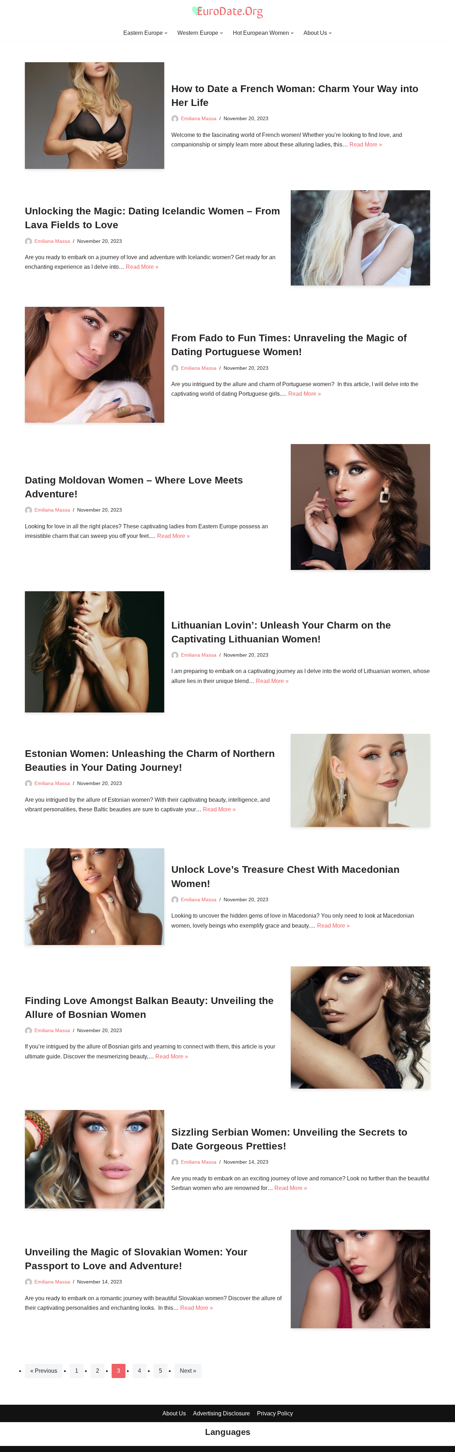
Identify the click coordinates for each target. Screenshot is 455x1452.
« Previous (43, 1371)
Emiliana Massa (198, 118)
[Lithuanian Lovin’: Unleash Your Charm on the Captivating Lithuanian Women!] (94, 651)
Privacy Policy (275, 1413)
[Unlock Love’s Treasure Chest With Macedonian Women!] (94, 896)
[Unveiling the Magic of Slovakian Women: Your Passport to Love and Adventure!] (360, 1279)
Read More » (365, 145)
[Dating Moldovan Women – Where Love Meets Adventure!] (360, 507)
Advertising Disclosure (221, 1413)
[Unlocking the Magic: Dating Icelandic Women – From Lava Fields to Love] (360, 237)
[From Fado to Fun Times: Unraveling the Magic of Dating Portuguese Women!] (94, 365)
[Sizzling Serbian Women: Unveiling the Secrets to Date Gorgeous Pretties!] (94, 1159)
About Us (174, 1413)
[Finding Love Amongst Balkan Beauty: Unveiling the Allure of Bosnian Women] (360, 1027)
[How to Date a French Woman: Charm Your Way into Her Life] (94, 115)
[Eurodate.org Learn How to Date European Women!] (227, 12)
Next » (188, 1371)
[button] (166, 33)
